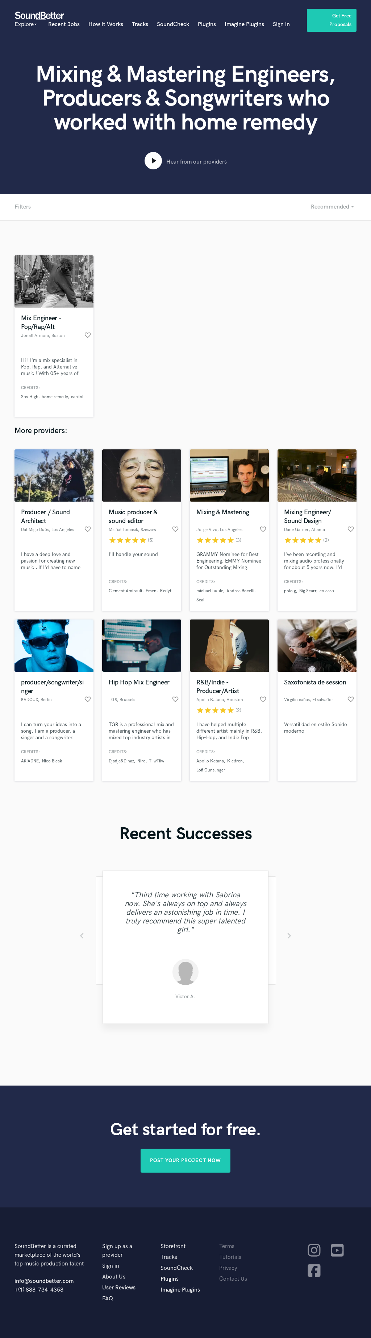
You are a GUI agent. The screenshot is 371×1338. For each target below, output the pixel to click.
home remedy (55, 397)
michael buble (209, 591)
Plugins (207, 24)
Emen (151, 591)
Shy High (29, 397)
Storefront (173, 1246)
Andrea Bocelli (240, 591)
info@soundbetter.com (44, 1281)
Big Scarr (307, 591)
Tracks (140, 24)
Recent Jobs (64, 24)
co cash (327, 591)
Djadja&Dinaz (121, 761)
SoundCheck (173, 24)
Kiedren (235, 761)
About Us (113, 1276)
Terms (226, 1246)
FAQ (107, 1298)
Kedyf (165, 591)
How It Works (105, 24)
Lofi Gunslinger (210, 770)
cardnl (77, 397)
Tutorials (230, 1257)
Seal (200, 600)
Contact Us (233, 1279)
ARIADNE (30, 761)
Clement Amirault (125, 591)
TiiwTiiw (156, 761)
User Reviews (119, 1287)
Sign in (281, 24)
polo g (290, 591)
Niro (141, 761)
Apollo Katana (210, 761)
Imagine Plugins (244, 24)
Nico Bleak (52, 761)
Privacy (228, 1268)
